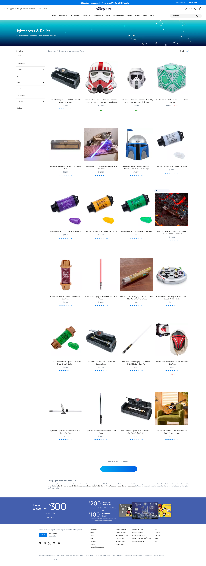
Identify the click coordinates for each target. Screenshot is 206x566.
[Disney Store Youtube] (59, 543)
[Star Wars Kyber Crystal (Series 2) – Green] (136, 209)
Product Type (21, 63)
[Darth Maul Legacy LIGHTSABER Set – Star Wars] (101, 274)
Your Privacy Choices (117, 555)
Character (20, 102)
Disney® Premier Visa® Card (26, 9)
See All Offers (193, 2)
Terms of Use (60, 555)
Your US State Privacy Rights (102, 555)
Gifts (145, 16)
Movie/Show (21, 95)
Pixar (91, 538)
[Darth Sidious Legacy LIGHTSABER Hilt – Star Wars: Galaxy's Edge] (136, 408)
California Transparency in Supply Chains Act (51, 559)
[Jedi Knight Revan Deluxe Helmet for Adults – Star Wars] (171, 339)
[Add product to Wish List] (81, 59)
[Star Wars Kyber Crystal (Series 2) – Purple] (65, 209)
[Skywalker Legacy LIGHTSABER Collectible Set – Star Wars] (65, 408)
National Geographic (97, 547)
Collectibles (118, 16)
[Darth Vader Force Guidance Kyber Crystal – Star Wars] (65, 274)
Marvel (92, 544)
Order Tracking (121, 533)
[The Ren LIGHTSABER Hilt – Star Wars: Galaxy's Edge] (101, 339)
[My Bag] (200, 8)
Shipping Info (120, 538)
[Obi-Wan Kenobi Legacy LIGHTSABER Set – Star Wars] (101, 144)
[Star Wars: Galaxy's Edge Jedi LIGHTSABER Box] (65, 144)
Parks (137, 16)
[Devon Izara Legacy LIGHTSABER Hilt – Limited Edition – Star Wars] (171, 209)
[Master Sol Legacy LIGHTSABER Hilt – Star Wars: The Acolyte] (65, 77)
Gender (19, 70)
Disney (92, 535)
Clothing (86, 16)
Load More (119, 469)
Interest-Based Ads (159, 555)
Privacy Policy (52, 536)
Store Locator (42, 9)
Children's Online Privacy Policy (133, 555)
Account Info (120, 541)
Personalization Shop (139, 541)
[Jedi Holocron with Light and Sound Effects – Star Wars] (171, 77)
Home (129, 16)
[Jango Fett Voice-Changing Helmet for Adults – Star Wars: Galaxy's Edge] (136, 144)
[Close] (200, 3)
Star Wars (93, 541)
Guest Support (9, 9)
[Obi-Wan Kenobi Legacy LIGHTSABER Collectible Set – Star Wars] (136, 339)
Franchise (20, 89)
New (54, 16)
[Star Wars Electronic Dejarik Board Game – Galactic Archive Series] (171, 274)
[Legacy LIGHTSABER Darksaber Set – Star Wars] (101, 408)
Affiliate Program (137, 533)
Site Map (158, 535)
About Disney (148, 555)
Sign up (43, 534)
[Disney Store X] (49, 543)
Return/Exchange (122, 535)
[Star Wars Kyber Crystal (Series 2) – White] (171, 144)
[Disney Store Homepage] (103, 9)
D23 (156, 530)
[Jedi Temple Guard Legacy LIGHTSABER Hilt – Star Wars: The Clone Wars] (136, 274)
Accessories (98, 16)
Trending (63, 16)
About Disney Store (138, 535)
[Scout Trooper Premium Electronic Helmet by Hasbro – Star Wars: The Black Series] (136, 77)
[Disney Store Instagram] (44, 543)
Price (18, 83)
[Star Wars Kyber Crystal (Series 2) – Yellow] (101, 209)
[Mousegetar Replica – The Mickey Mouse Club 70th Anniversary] (171, 408)
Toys (108, 16)
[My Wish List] (195, 8)
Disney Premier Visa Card (141, 538)
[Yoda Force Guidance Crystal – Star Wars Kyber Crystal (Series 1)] (65, 339)
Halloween (74, 16)
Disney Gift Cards (137, 530)
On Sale (19, 108)
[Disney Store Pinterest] (54, 543)
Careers (157, 533)
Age (18, 76)
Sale (152, 16)
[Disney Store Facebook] (40, 543)
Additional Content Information (74, 555)
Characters (93, 530)
